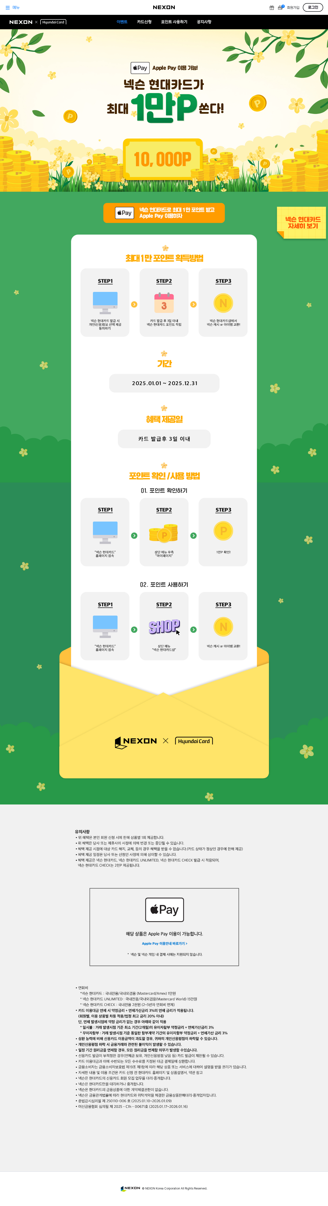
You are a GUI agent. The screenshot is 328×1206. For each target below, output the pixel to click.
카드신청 (144, 22)
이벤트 (122, 22)
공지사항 (204, 22)
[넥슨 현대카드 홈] (38, 22)
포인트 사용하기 (174, 22)
